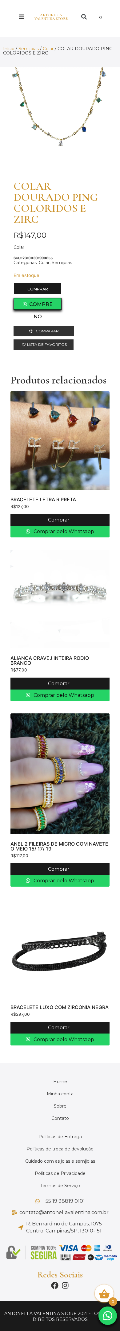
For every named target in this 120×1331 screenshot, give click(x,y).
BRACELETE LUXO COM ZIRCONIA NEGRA (59, 1007)
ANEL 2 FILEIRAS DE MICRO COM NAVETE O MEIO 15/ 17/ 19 (59, 846)
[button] (104, 1316)
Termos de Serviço (60, 1185)
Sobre (60, 1106)
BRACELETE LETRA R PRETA (43, 499)
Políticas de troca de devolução (60, 1149)
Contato (60, 1118)
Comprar (37, 289)
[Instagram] (65, 1285)
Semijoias (28, 48)
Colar (48, 48)
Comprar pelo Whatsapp (63, 531)
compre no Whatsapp (37, 305)
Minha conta (60, 1094)
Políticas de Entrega (60, 1136)
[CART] (103, 17)
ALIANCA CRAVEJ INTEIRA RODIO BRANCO (49, 660)
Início (8, 48)
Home (60, 1081)
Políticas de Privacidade (60, 1173)
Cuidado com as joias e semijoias (60, 1161)
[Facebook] (54, 1285)
